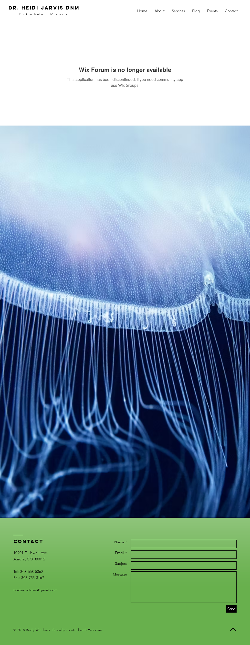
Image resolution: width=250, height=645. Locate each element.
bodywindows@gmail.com (35, 590)
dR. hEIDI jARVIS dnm (44, 8)
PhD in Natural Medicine (43, 14)
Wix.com (95, 630)
